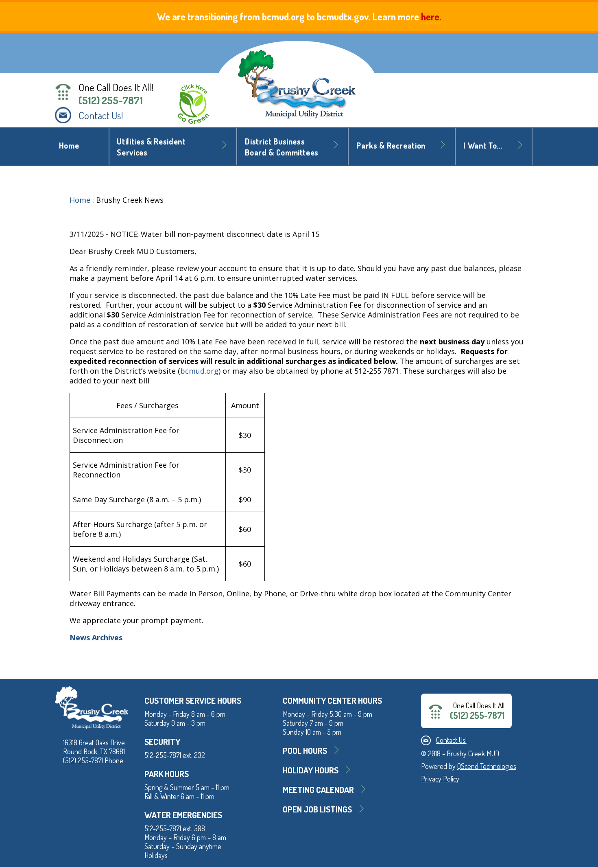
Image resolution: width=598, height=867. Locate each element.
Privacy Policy (440, 778)
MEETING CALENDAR (318, 789)
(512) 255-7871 (111, 100)
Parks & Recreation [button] (391, 145)
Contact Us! (101, 115)
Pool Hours (305, 750)
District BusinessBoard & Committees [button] (282, 147)
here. (431, 16)
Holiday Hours (310, 769)
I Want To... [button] (482, 145)
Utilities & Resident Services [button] (151, 147)
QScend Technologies (486, 766)
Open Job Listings (317, 809)
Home (69, 145)
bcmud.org (199, 371)
